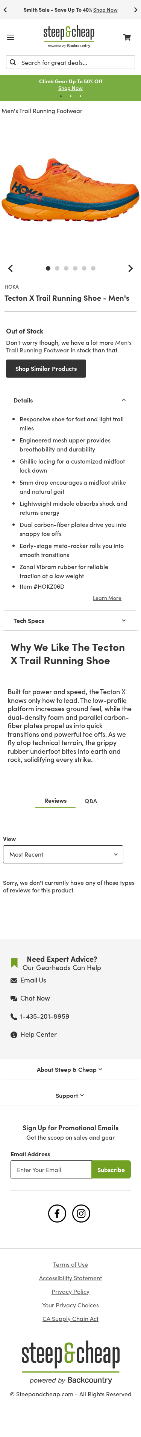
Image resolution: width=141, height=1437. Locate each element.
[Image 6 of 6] (93, 268)
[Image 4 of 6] (75, 268)
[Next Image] (130, 268)
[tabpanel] (70, 863)
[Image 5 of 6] (84, 268)
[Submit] (13, 62)
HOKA (12, 286)
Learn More (107, 597)
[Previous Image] (11, 268)
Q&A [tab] (91, 800)
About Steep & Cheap (67, 1069)
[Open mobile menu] (10, 37)
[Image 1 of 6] (48, 268)
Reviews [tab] (55, 800)
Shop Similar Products (46, 368)
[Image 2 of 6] (57, 268)
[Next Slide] (135, 9)
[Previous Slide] (5, 9)
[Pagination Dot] (61, 96)
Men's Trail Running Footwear (42, 111)
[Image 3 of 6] (66, 268)
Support (67, 1095)
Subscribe (111, 1169)
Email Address (30, 1153)
